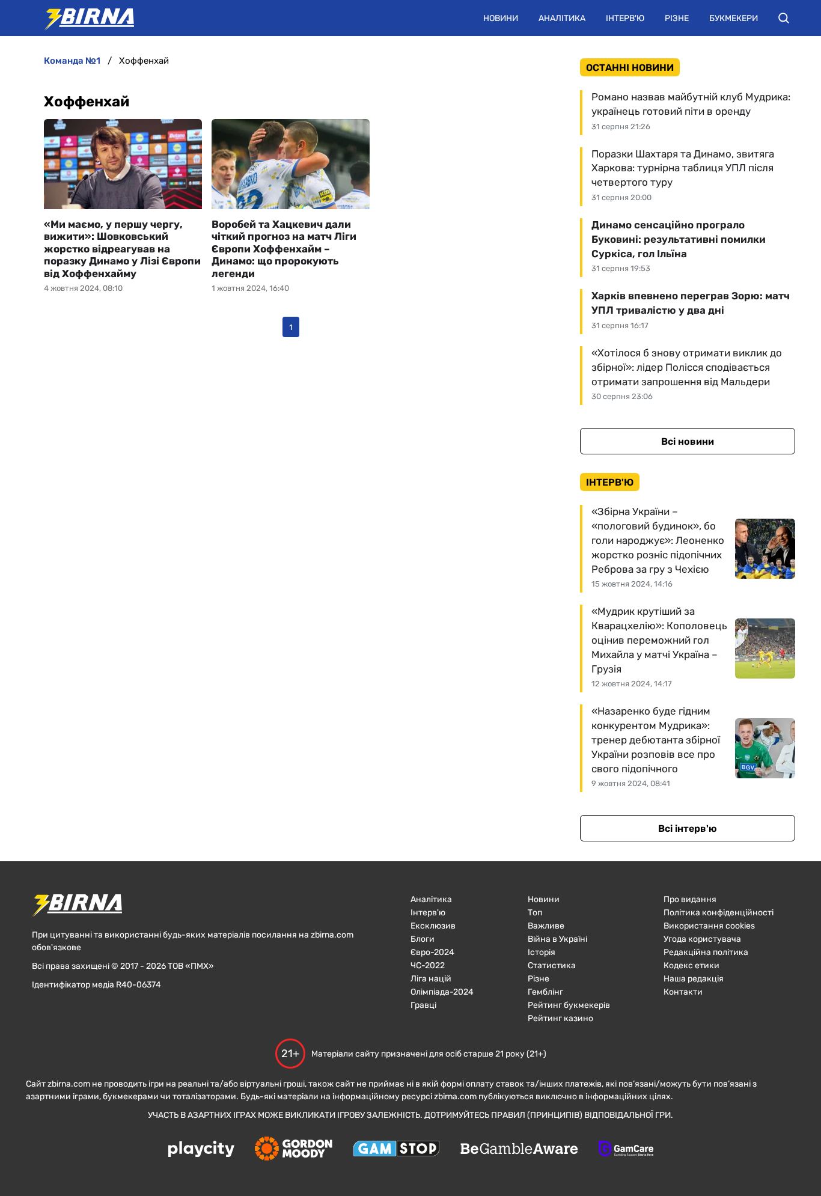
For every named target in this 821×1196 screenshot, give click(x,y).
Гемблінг (545, 992)
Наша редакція (694, 979)
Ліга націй (430, 979)
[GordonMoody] (293, 1150)
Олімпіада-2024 (442, 992)
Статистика (552, 965)
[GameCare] (626, 1150)
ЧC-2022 (427, 965)
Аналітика (562, 18)
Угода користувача (702, 939)
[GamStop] (396, 1150)
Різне (677, 18)
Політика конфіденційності (719, 913)
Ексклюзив (433, 926)
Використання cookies (709, 926)
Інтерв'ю (625, 18)
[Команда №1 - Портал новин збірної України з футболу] (83, 18)
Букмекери (733, 18)
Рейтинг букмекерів (569, 1005)
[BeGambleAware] (519, 1150)
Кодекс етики (691, 965)
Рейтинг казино (560, 1018)
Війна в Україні (557, 939)
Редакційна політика (706, 952)
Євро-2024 (432, 952)
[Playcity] (201, 1150)
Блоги (422, 939)
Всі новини (687, 441)
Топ (535, 913)
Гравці (423, 1005)
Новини (500, 18)
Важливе (546, 926)
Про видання (690, 899)
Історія (541, 952)
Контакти (683, 992)
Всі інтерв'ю (687, 828)
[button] (783, 18)
